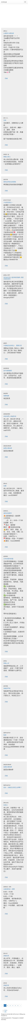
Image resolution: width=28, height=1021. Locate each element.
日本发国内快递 (8, 559)
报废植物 (6, 396)
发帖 (5, 1012)
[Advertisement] (14, 14)
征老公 (6, 805)
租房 (5, 735)
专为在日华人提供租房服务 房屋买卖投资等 (13, 278)
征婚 (5, 486)
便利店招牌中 (8, 513)
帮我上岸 (6, 663)
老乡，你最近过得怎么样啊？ (13, 787)
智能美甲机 (7, 688)
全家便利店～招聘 (9, 889)
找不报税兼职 (8, 370)
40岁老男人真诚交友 (10, 416)
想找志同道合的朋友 (10, 182)
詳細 (6, 78)
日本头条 (4, 2)
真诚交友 (6, 956)
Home (5, 1010)
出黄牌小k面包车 (9, 33)
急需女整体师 (8, 448)
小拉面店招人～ (8, 202)
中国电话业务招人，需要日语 (13, 345)
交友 (5, 120)
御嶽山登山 (7, 157)
